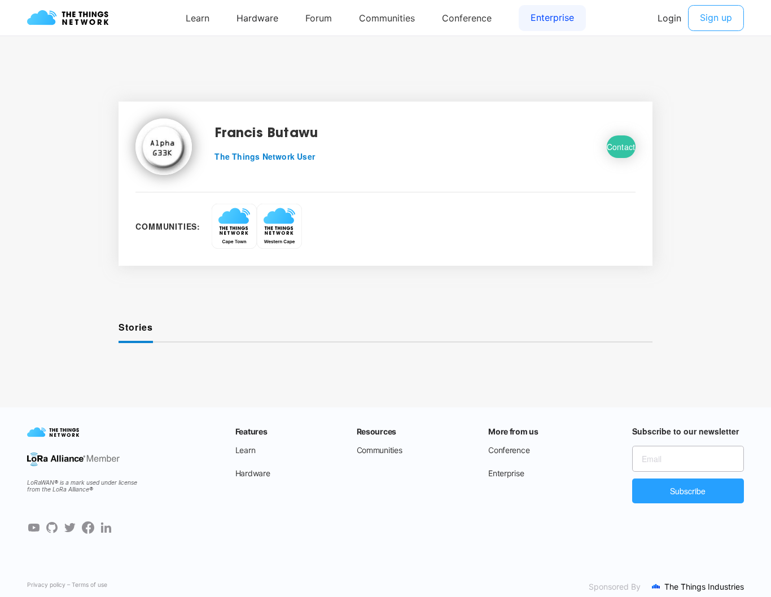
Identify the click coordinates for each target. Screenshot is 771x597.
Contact (621, 146)
